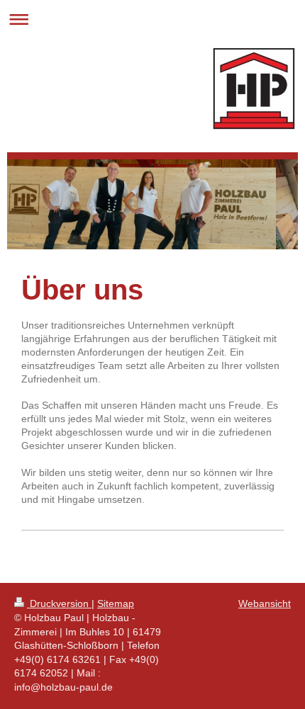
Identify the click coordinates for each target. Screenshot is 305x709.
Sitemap (115, 603)
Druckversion (59, 603)
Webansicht (264, 603)
